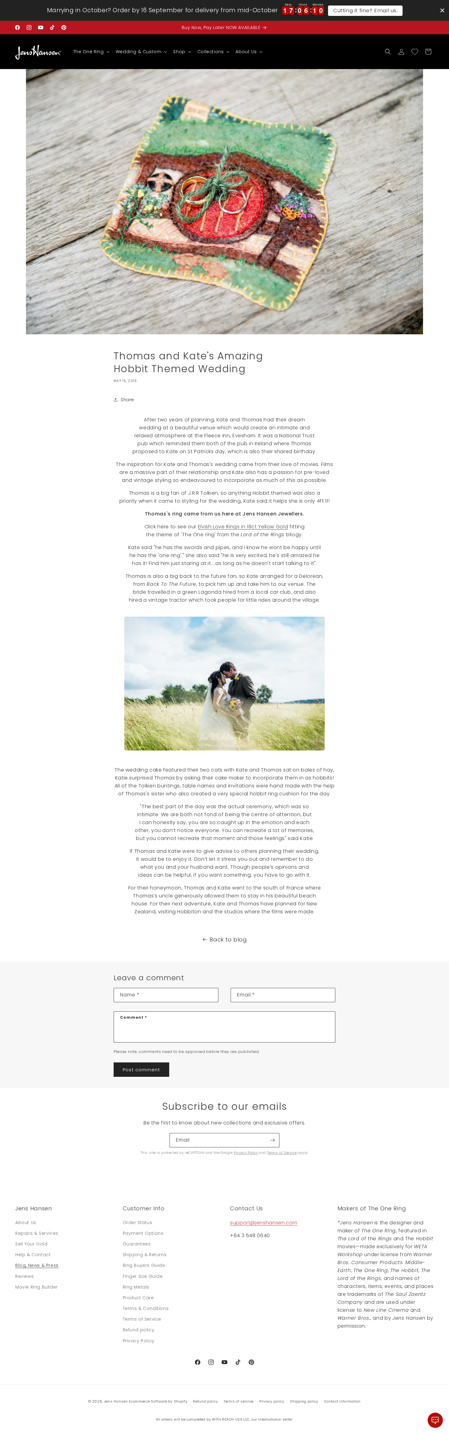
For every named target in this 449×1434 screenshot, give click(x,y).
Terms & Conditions (146, 1308)
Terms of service (239, 1401)
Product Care (138, 1298)
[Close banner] (442, 10)
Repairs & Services (36, 1233)
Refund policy (139, 1330)
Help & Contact (33, 1255)
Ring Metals (136, 1287)
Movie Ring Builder (36, 1287)
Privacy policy (271, 1401)
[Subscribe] (272, 1140)
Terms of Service (282, 1152)
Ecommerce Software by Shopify (158, 1401)
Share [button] (127, 400)
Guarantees (137, 1244)
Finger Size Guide (143, 1276)
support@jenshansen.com (264, 1222)
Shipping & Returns (145, 1255)
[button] (91, 51)
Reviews (24, 1276)
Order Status (137, 1222)
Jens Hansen (116, 1401)
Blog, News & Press (37, 1265)
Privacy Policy (246, 1152)
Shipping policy (304, 1401)
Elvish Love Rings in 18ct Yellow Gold (243, 526)
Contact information (342, 1401)
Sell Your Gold (31, 1244)
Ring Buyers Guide (144, 1265)
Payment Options (143, 1233)
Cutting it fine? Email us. (365, 10)
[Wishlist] (415, 51)
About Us (25, 1222)
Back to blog (228, 939)
